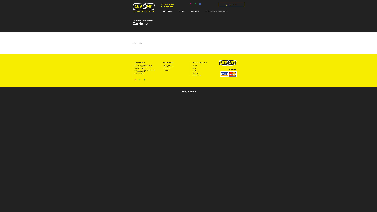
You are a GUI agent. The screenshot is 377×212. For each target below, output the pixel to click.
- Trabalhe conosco (168, 67)
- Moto (194, 68)
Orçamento (232, 5)
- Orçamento (166, 68)
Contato (195, 11)
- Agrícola (194, 65)
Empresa (181, 11)
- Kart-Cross (195, 72)
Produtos (167, 11)
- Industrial (195, 73)
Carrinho (150, 21)
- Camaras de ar (196, 75)
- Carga (194, 70)
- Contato (166, 70)
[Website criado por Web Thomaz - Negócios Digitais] (188, 92)
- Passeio (194, 67)
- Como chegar (167, 65)
